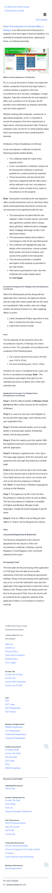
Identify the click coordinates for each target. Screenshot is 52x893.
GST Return (10, 712)
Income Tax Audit (12, 753)
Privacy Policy (11, 651)
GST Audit (9, 761)
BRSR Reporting (12, 768)
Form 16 (9, 808)
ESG (7, 764)
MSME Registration (14, 727)
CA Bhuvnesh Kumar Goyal (17, 7)
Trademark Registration (15, 734)
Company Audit (12, 750)
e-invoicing (10, 834)
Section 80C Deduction (15, 682)
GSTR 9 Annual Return (15, 823)
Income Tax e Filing (14, 674)
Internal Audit (11, 757)
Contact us (10, 648)
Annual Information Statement (18, 811)
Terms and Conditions (15, 655)
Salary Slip (10, 788)
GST (7, 701)
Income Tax (10, 678)
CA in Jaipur (10, 663)
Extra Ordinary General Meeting (19, 857)
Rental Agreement (13, 868)
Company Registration (15, 738)
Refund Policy (11, 659)
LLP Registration (12, 731)
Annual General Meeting (16, 846)
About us (9, 644)
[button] (44, 15)
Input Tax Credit (12, 827)
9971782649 (41, 20)
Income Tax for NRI (13, 685)
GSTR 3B (9, 830)
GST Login (10, 704)
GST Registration (13, 708)
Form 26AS (10, 804)
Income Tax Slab (12, 800)
